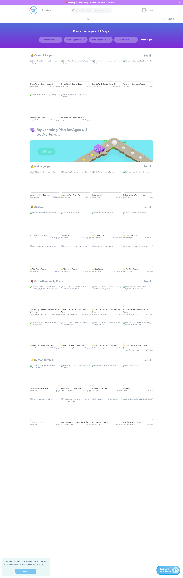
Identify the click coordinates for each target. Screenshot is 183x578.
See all (147, 55)
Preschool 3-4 (50, 39)
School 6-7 (125, 39)
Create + (46, 10)
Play (47, 151)
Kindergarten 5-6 (101, 39)
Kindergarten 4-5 (76, 39)
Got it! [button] (26, 571)
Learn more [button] (38, 565)
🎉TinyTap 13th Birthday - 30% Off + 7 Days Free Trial (89, 2)
